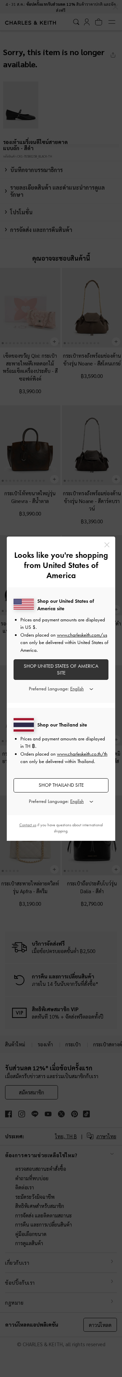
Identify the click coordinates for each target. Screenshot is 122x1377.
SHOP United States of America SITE (61, 669)
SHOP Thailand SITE (61, 785)
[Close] (107, 545)
